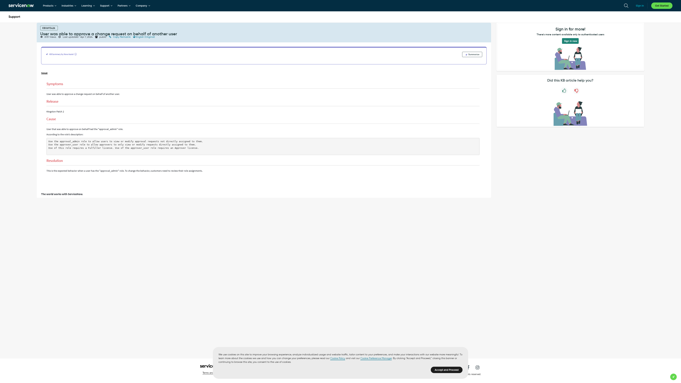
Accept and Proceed (447, 369)
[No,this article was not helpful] (576, 90)
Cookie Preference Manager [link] (376, 358)
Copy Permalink (121, 36)
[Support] (14, 17)
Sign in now (570, 41)
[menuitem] (50, 5)
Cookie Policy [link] (337, 358)
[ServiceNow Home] (21, 5)
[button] (468, 367)
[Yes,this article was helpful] (564, 90)
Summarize (473, 54)
